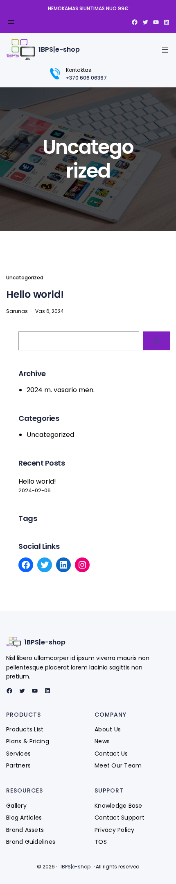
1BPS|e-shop (59, 49)
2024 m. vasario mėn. (61, 390)
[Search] (156, 341)
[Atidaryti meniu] (11, 22)
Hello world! (35, 294)
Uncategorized (24, 277)
